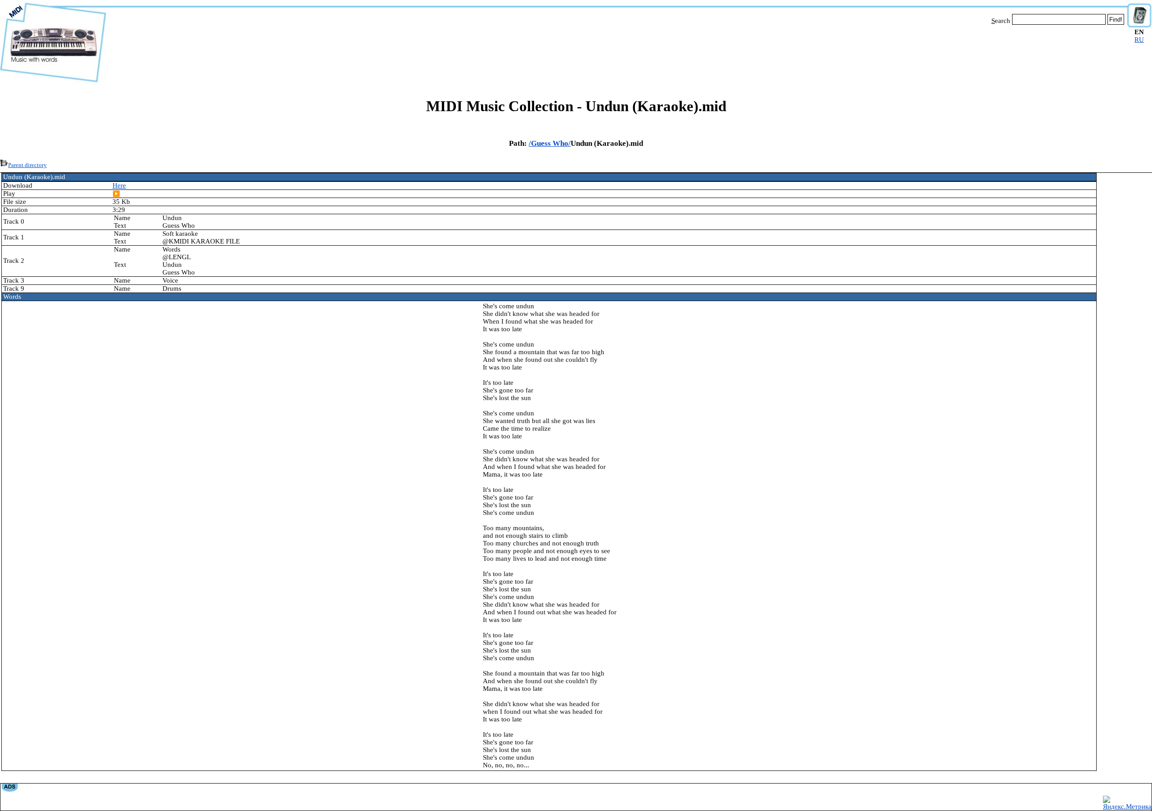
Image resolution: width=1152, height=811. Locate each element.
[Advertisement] (616, 53)
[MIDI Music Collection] (53, 82)
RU (1139, 39)
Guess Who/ (551, 143)
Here (119, 185)
